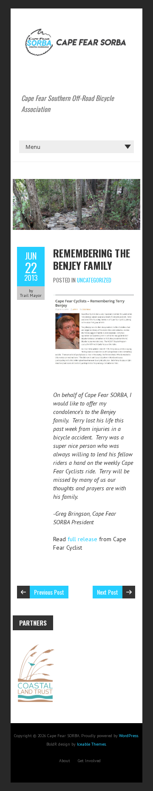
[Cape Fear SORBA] (76, 30)
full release (82, 539)
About (64, 760)
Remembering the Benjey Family (91, 259)
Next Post (107, 591)
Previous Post (49, 591)
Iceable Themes (91, 744)
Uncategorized (94, 280)
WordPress (128, 735)
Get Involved (89, 760)
